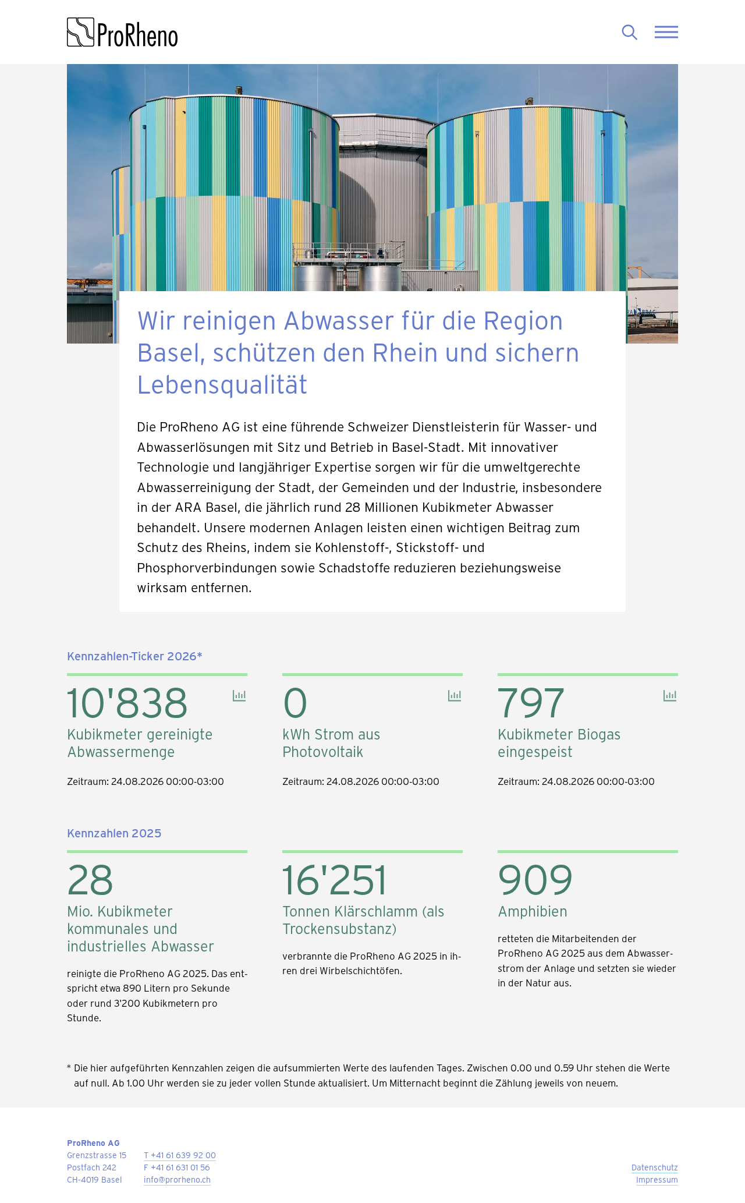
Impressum (657, 1179)
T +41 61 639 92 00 (180, 1154)
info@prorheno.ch (177, 1179)
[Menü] (666, 32)
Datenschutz (655, 1167)
